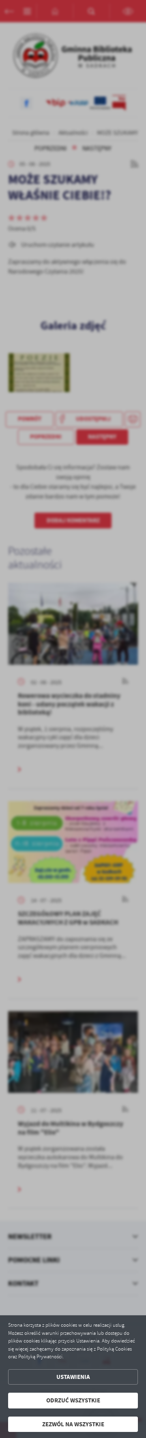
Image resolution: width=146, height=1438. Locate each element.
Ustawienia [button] (73, 1377)
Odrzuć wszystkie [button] (73, 1400)
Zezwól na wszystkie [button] (73, 1424)
